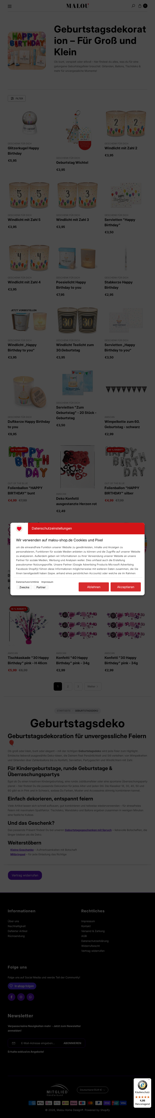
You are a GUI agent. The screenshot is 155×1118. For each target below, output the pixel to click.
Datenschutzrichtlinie (28, 581)
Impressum (47, 581)
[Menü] (149, 1080)
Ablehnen (93, 587)
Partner (41, 587)
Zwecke (24, 587)
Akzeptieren (125, 587)
